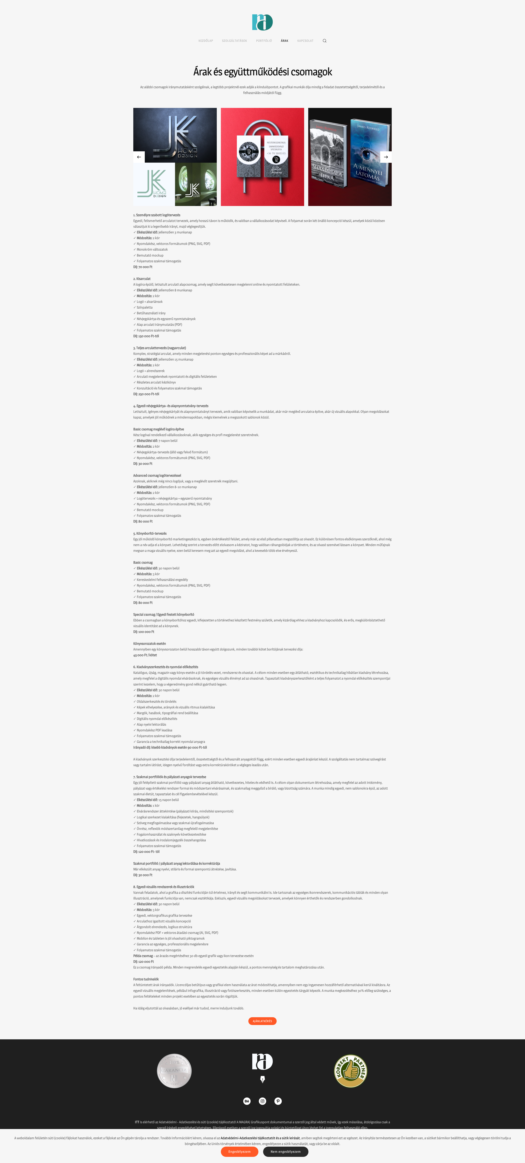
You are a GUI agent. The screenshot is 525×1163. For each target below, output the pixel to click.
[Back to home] (262, 22)
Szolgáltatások (234, 41)
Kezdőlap (206, 41)
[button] (325, 41)
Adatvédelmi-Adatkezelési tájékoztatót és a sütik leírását (260, 1138)
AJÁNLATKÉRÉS (262, 1021)
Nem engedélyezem (286, 1152)
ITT (137, 1122)
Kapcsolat (305, 41)
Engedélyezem (239, 1152)
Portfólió (264, 41)
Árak (284, 41)
